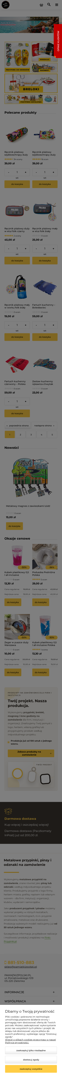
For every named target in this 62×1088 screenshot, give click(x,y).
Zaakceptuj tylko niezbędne (31, 1050)
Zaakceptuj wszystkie (31, 1069)
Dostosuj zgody (31, 1059)
